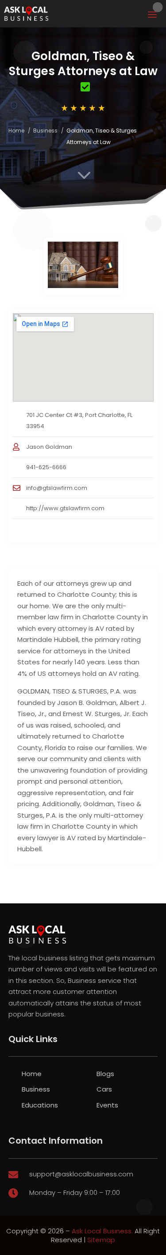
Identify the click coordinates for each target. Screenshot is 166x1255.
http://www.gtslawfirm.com (65, 508)
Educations (40, 1105)
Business (45, 130)
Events (107, 1105)
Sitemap (101, 1239)
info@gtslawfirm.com (56, 488)
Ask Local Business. (102, 1231)
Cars (104, 1089)
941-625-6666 (46, 467)
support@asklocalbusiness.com (81, 1174)
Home (16, 130)
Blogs (105, 1073)
